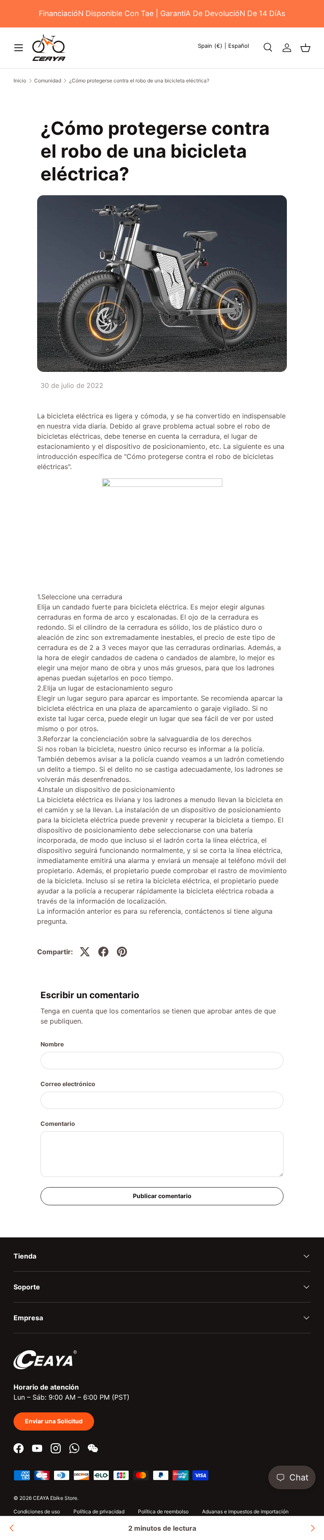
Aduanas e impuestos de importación (245, 1511)
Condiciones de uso (37, 1511)
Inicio (20, 80)
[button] (305, 47)
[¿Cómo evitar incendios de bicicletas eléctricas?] (12, 1528)
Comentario (57, 1123)
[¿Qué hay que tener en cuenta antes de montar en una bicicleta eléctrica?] (312, 1528)
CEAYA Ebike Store (55, 1498)
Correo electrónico (67, 1083)
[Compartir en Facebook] (103, 951)
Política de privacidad (98, 1511)
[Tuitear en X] (85, 951)
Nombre (52, 1044)
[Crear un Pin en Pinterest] (122, 951)
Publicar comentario (162, 1195)
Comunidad (47, 80)
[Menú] (18, 47)
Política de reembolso (163, 1511)
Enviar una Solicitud (54, 1421)
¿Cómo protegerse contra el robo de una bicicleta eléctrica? (139, 80)
